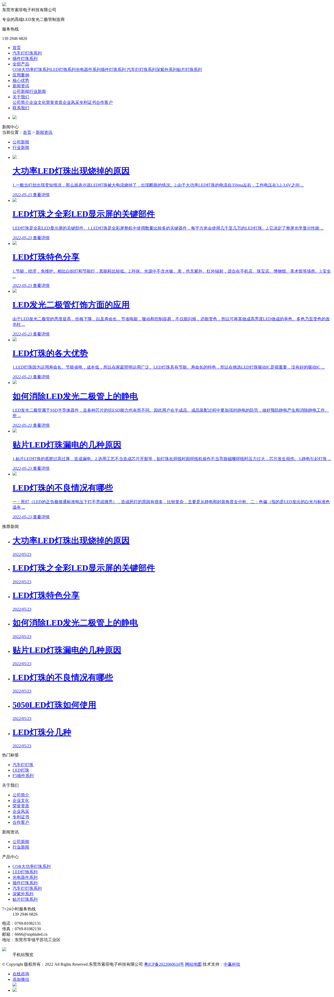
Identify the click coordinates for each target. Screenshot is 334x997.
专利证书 (87, 102)
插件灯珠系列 (25, 58)
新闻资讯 (21, 86)
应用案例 (21, 75)
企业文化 (37, 102)
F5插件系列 (23, 775)
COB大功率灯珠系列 (32, 69)
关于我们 (21, 97)
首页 (17, 47)
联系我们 (21, 108)
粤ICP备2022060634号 (164, 964)
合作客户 (104, 102)
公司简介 (21, 102)
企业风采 (71, 102)
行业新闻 (37, 91)
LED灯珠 (21, 770)
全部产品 (21, 64)
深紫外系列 (166, 69)
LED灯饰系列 (63, 69)
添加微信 (21, 979)
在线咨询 (21, 974)
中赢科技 (232, 964)
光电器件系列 (88, 69)
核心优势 (21, 80)
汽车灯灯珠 (23, 764)
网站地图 (193, 964)
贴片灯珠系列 (189, 69)
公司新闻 (21, 91)
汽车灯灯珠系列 (27, 53)
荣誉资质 (54, 102)
